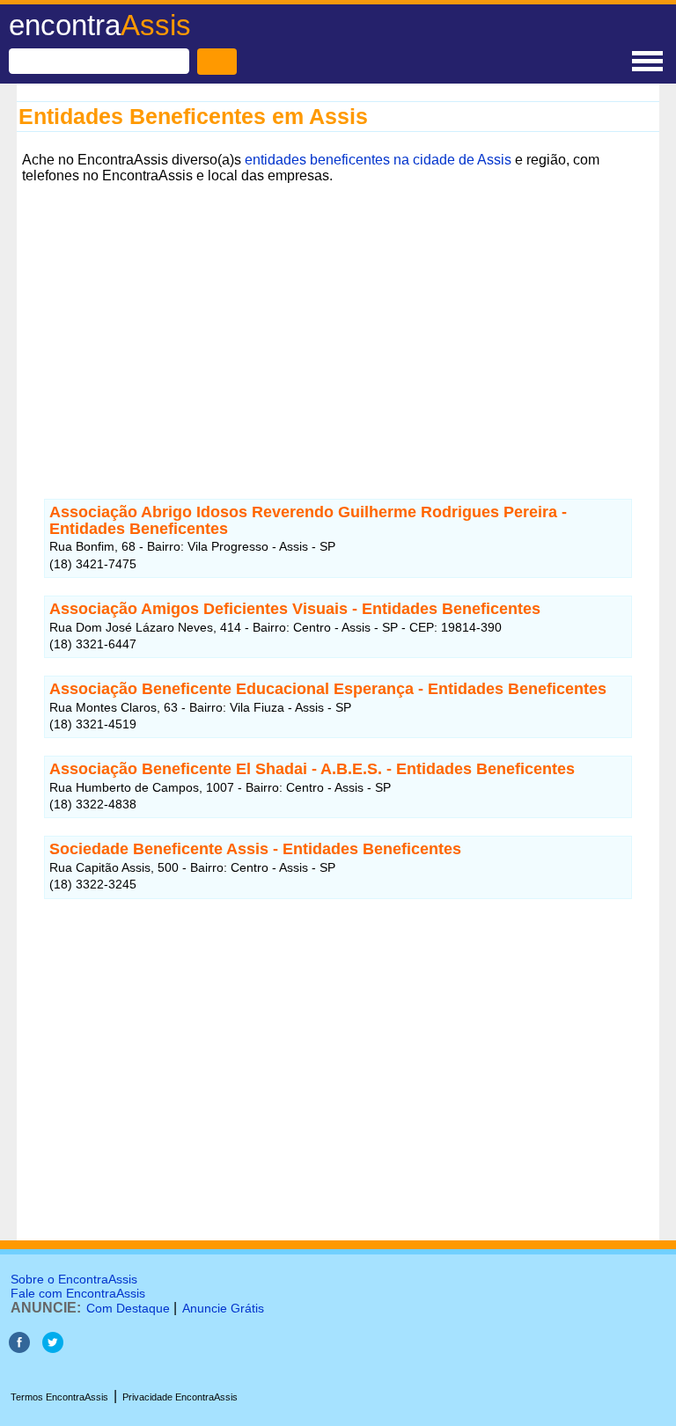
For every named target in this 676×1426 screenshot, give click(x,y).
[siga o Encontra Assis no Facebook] (19, 1348)
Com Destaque (128, 1308)
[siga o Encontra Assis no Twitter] (52, 1348)
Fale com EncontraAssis (78, 1293)
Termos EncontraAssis (59, 1397)
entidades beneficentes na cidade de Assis (378, 159)
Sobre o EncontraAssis (74, 1279)
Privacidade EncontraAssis (180, 1397)
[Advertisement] (338, 312)
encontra (100, 25)
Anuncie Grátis (223, 1308)
